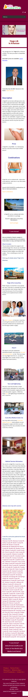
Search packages (14, 223)
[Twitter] (25, 12)
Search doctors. (10, 90)
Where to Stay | (16, 670)
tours (6, 393)
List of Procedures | (10, 672)
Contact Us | (20, 672)
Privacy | (6, 668)
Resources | (7, 670)
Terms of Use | (14, 668)
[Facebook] (23, 12)
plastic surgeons (9, 320)
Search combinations (7, 191)
